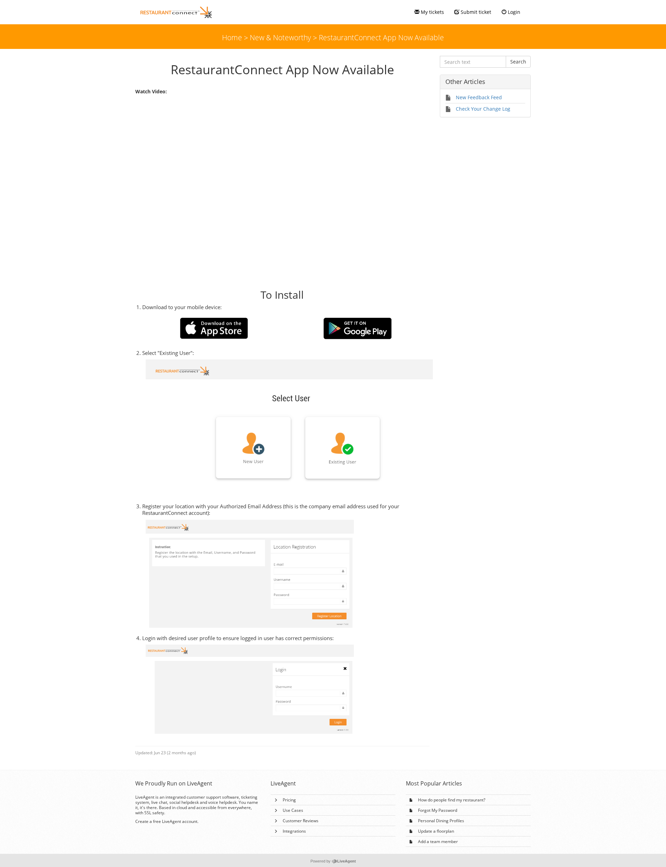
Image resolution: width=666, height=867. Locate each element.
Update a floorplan (436, 831)
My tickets (431, 12)
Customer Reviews (300, 821)
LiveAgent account (179, 821)
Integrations (294, 831)
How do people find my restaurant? (451, 800)
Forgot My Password (437, 810)
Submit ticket (475, 12)
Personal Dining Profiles (441, 821)
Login (513, 12)
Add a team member (438, 841)
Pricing (289, 800)
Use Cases (293, 810)
